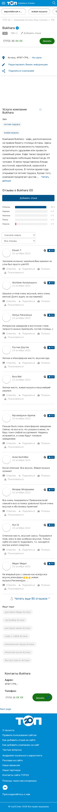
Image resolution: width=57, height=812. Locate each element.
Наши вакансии (11, 765)
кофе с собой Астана (16, 636)
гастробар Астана (14, 620)
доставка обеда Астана (17, 612)
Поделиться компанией (18, 71)
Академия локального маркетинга (22, 755)
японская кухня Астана (17, 652)
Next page (5, 709)
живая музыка (11, 132)
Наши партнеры (11, 770)
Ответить (9, 268)
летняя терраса (12, 124)
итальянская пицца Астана (19, 644)
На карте (37, 57)
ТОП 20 (6, 19)
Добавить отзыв (28, 198)
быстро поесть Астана (17, 660)
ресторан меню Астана (17, 628)
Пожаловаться (14, 272)
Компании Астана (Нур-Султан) (31, 19)
